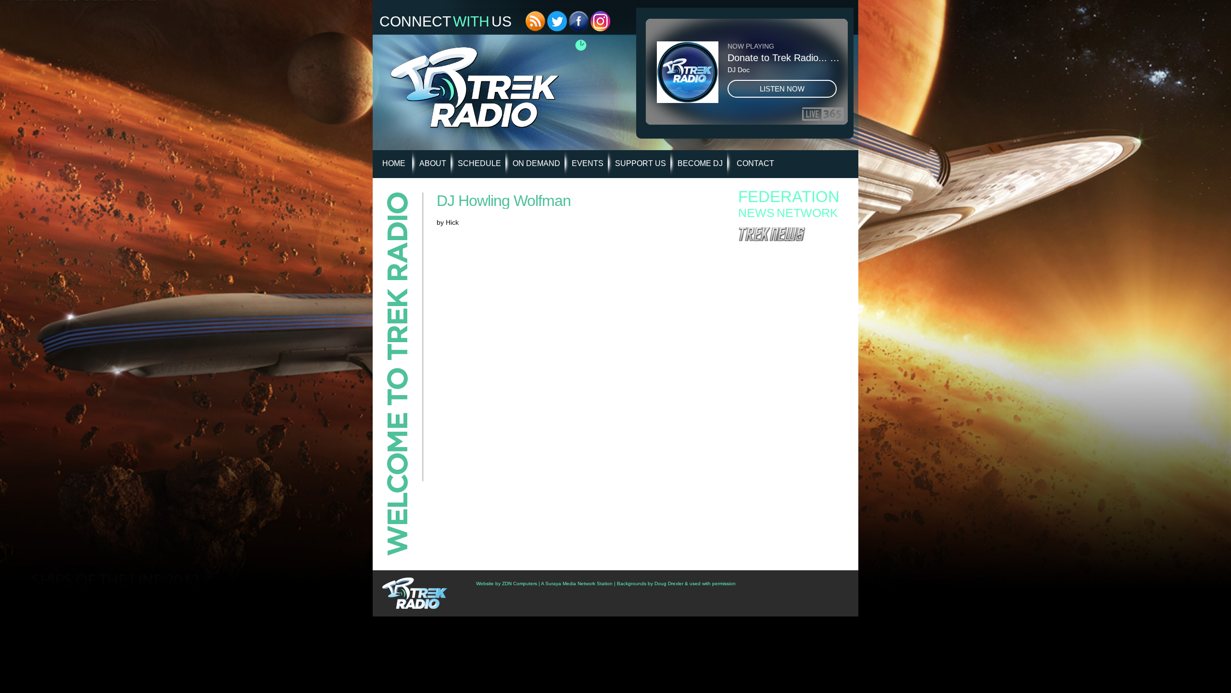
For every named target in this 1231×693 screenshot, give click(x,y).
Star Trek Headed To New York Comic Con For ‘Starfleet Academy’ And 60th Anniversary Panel (793, 353)
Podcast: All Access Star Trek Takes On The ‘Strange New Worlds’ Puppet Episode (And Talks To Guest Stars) (790, 368)
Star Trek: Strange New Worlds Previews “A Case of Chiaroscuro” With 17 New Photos (789, 319)
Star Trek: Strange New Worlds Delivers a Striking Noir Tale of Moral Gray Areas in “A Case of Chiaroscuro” (788, 291)
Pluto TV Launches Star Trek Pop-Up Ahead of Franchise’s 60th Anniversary (792, 306)
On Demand (536, 163)
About (432, 163)
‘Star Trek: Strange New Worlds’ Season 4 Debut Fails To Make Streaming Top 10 (787, 384)
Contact (755, 163)
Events (587, 163)
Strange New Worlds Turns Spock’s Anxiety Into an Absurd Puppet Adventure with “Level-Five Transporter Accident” (790, 254)
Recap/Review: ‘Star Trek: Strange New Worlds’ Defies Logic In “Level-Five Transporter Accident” (793, 399)
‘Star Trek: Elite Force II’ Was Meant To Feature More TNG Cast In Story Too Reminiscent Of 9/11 (783, 417)
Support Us (640, 163)
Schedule (479, 163)
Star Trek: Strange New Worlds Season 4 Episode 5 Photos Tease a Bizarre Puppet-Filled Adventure (787, 273)
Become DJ (700, 163)
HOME (393, 163)
